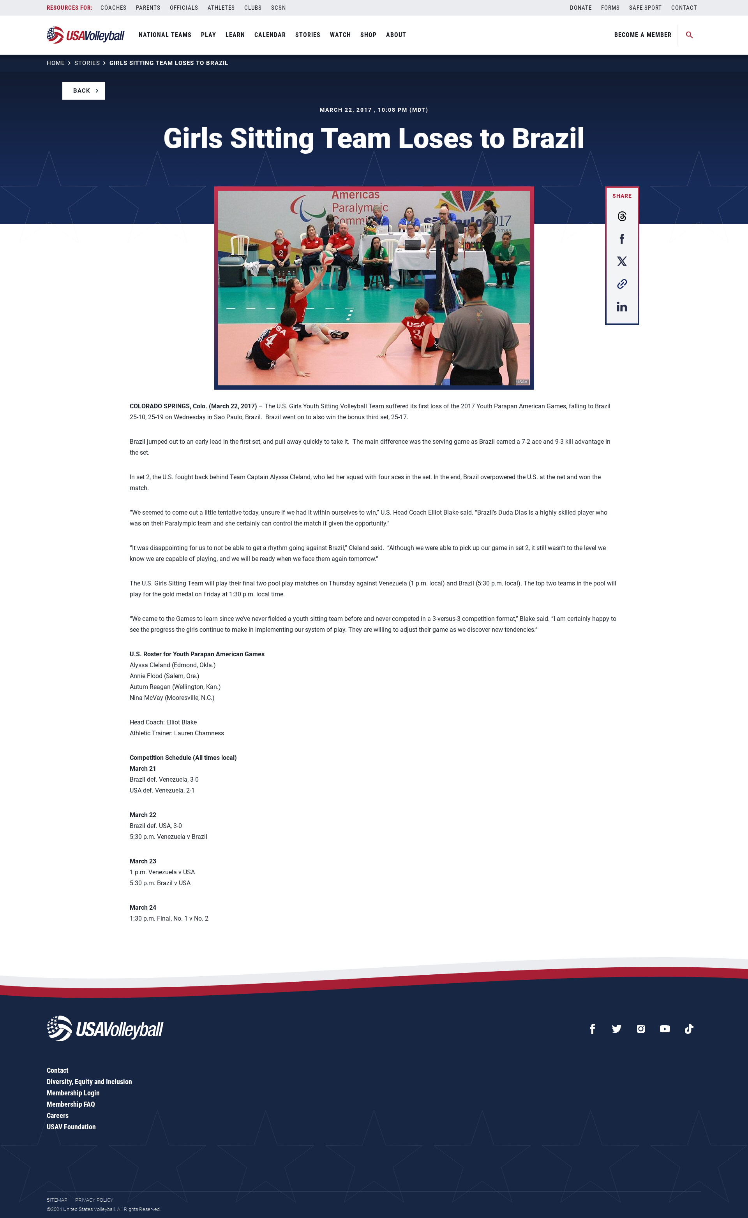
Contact (684, 7)
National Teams (165, 35)
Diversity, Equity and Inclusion (89, 1081)
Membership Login (73, 1093)
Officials (184, 7)
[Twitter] (617, 1029)
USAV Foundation (71, 1127)
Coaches (114, 7)
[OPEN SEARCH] (689, 35)
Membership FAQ (71, 1104)
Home (56, 63)
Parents (148, 7)
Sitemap (57, 1200)
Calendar (270, 35)
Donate (581, 7)
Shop (368, 35)
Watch (340, 35)
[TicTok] (689, 1029)
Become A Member (643, 35)
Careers (58, 1115)
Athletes (221, 7)
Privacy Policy (94, 1200)
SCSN (278, 7)
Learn (235, 35)
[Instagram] (641, 1029)
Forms (610, 7)
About (396, 35)
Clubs (253, 7)
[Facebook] (592, 1029)
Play (208, 35)
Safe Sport (645, 7)
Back (81, 90)
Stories (308, 35)
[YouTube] (665, 1029)
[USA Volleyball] (86, 35)
